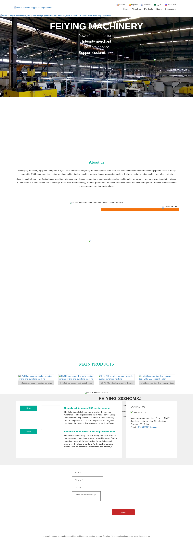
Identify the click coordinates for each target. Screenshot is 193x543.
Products (148, 9)
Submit (123, 512)
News (159, 9)
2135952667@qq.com (148, 427)
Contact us (170, 9)
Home (126, 9)
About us (136, 9)
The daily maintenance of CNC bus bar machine (87, 408)
